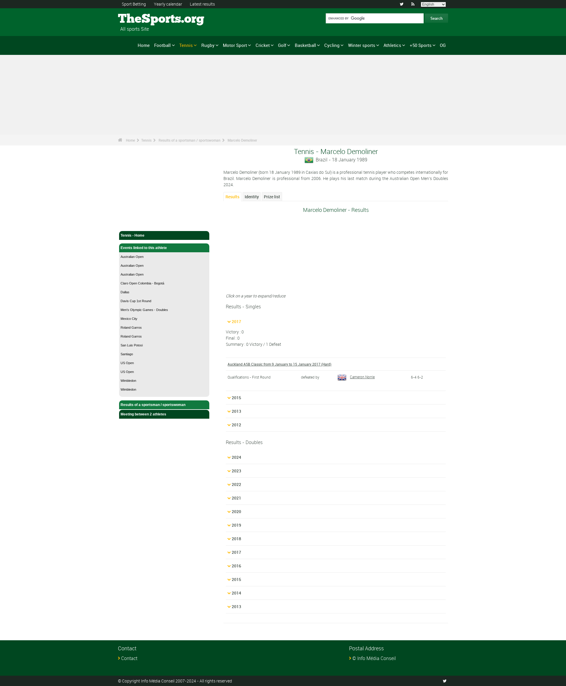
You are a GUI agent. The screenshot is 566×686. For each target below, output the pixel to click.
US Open (127, 363)
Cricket (263, 45)
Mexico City (129, 318)
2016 (236, 566)
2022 (236, 484)
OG (443, 45)
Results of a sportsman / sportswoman (190, 140)
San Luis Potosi (132, 345)
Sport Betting (134, 4)
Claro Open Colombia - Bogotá (142, 283)
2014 (236, 593)
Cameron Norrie (362, 376)
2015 (236, 397)
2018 (236, 538)
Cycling (332, 45)
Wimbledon (128, 380)
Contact (129, 658)
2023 (236, 471)
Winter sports (361, 45)
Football (162, 45)
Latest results (202, 4)
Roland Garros (131, 327)
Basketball (305, 45)
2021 (236, 498)
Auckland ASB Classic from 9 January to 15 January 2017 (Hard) (279, 364)
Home (144, 45)
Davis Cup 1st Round (136, 301)
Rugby (208, 45)
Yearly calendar (168, 4)
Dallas (125, 292)
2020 (236, 511)
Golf (282, 45)
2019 (236, 525)
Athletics (392, 45)
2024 (236, 457)
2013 (236, 411)
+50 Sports (421, 45)
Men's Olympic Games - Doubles (144, 310)
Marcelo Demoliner (242, 140)
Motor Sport (235, 45)
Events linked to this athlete (144, 248)
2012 (236, 425)
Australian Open (132, 256)
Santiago (127, 354)
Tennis (186, 45)
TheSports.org (140, 19)
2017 (236, 321)
